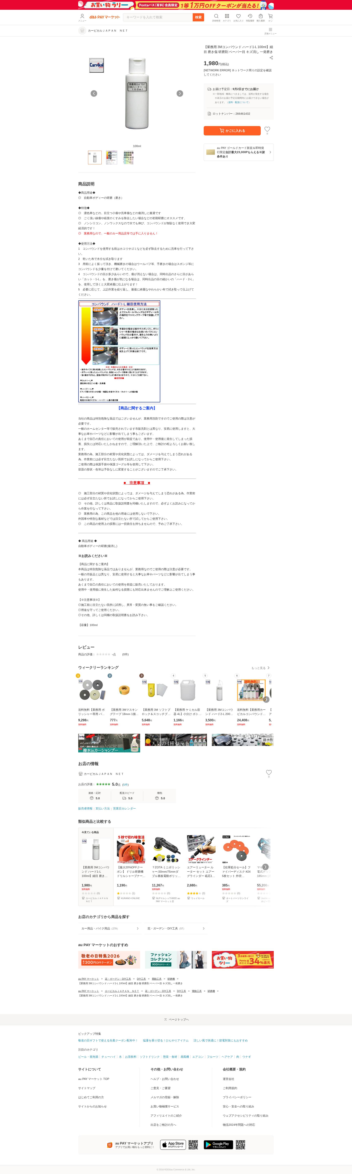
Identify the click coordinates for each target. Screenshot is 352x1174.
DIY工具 (141, 978)
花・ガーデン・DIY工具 (118, 978)
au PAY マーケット (88, 978)
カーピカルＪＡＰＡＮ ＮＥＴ (122, 991)
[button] (271, 57)
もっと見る (258, 668)
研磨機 (171, 978)
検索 (198, 17)
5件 (125, 784)
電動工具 (157, 978)
